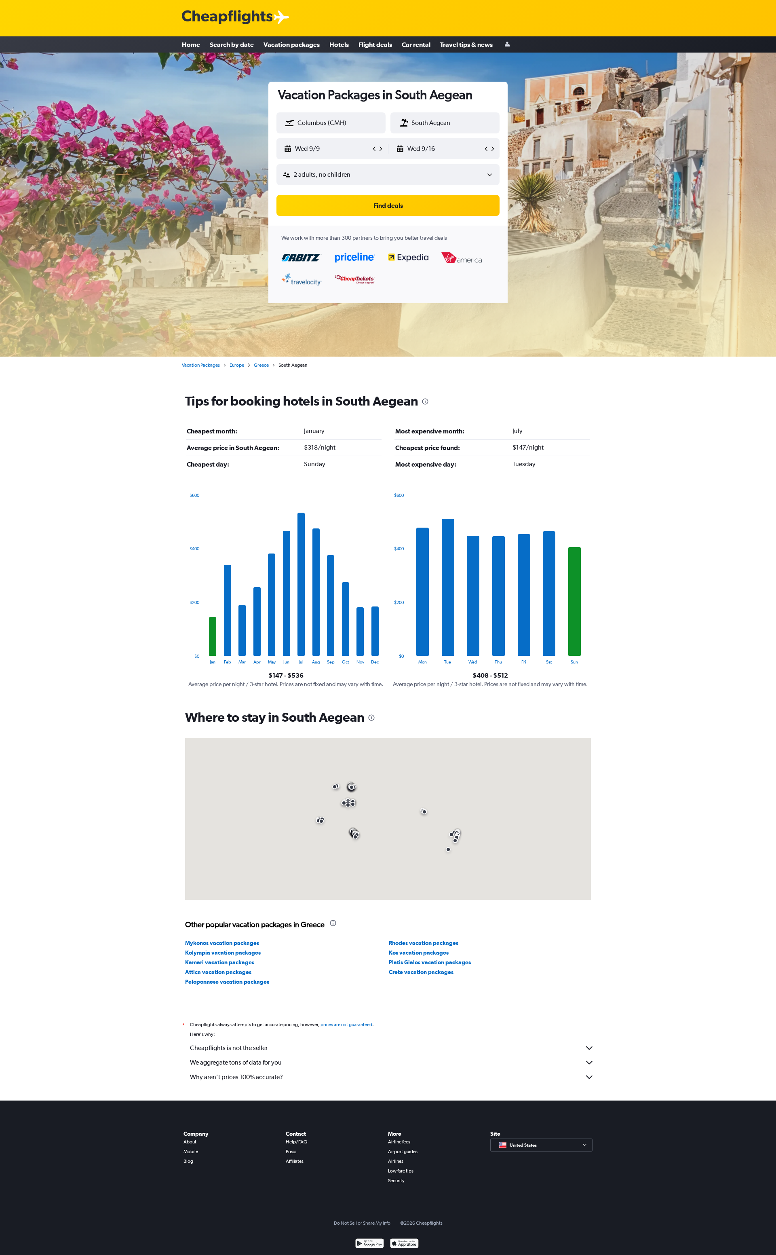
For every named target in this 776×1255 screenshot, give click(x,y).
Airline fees (399, 1142)
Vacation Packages (201, 365)
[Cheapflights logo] (227, 17)
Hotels (339, 44)
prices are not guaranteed (346, 1024)
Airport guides (403, 1151)
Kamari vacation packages (219, 962)
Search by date (232, 44)
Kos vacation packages (419, 952)
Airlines (395, 1161)
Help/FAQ (296, 1142)
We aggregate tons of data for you (236, 1062)
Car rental (416, 44)
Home (191, 44)
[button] (290, 123)
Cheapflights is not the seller (229, 1048)
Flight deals (375, 44)
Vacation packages (292, 44)
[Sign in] (507, 44)
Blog (188, 1161)
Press (291, 1151)
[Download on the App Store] (404, 1244)
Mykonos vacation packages (222, 943)
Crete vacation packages (421, 972)
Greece (261, 365)
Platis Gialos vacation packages (430, 962)
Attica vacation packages (218, 972)
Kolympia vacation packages (223, 952)
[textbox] (331, 122)
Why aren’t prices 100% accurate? (236, 1077)
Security (396, 1180)
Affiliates (295, 1161)
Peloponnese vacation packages (227, 981)
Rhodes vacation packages (423, 943)
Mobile (190, 1151)
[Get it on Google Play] (369, 1244)
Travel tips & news (466, 44)
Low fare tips (400, 1171)
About (189, 1142)
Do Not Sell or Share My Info (362, 1223)
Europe (237, 365)
